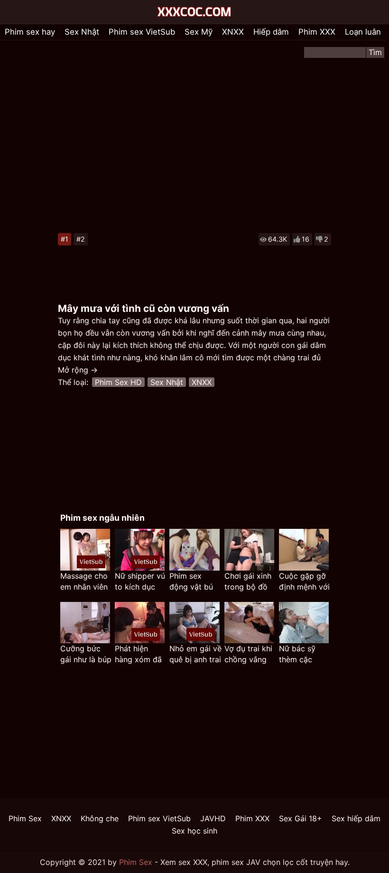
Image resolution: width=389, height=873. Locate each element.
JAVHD (213, 818)
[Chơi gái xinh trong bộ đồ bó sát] (249, 549)
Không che (100, 818)
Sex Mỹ (199, 32)
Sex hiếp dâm (356, 818)
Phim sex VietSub (142, 32)
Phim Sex (25, 818)
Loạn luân (363, 32)
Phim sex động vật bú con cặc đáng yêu (193, 581)
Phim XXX (316, 32)
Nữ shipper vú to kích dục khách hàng (140, 581)
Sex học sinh (194, 830)
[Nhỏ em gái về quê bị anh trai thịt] (194, 622)
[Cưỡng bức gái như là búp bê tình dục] (85, 622)
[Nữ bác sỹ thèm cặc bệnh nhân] (304, 622)
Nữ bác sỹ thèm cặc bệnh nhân (297, 654)
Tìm (375, 52)
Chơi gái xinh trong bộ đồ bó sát (247, 581)
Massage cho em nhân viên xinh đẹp (84, 581)
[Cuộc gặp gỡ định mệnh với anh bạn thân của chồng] (304, 549)
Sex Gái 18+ (300, 818)
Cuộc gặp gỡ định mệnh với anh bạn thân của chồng (304, 581)
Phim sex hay (30, 32)
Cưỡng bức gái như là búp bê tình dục (85, 654)
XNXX (233, 32)
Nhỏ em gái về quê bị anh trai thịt (195, 654)
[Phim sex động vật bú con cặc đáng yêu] (194, 549)
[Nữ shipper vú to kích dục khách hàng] (139, 549)
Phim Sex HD (118, 382)
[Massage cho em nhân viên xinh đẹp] (85, 549)
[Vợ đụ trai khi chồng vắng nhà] (249, 622)
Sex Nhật (82, 32)
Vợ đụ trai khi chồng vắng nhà (248, 654)
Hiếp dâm (271, 32)
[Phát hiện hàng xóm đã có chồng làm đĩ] (139, 622)
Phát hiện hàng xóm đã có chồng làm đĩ (139, 654)
